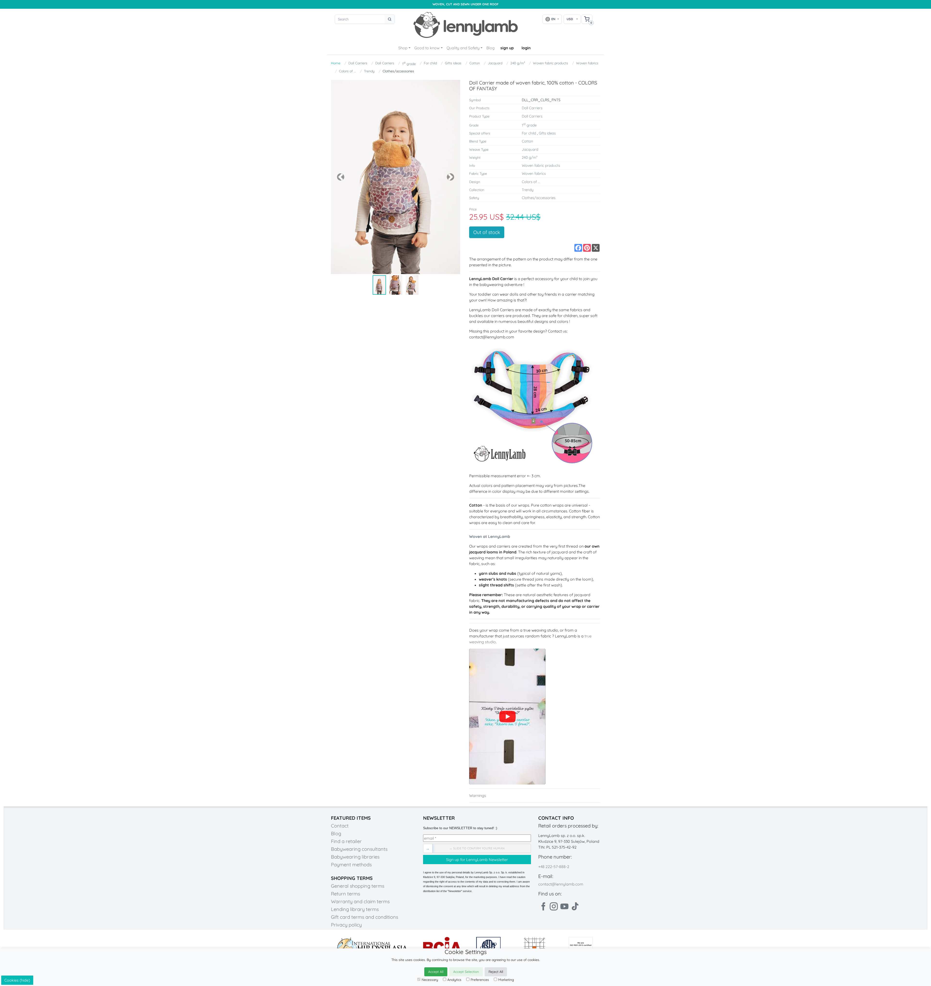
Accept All (435, 971)
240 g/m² (517, 63)
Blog (490, 47)
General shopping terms (357, 886)
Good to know (427, 47)
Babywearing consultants (359, 849)
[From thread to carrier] (507, 717)
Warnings (477, 795)
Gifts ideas (453, 63)
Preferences (480, 980)
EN (553, 19)
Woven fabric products (550, 63)
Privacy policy (346, 925)
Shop (403, 47)
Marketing (506, 980)
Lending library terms (355, 909)
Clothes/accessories (398, 71)
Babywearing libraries (355, 857)
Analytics (454, 980)
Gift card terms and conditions (364, 917)
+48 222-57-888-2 (553, 866)
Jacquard (495, 63)
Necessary (430, 980)
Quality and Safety (463, 47)
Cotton (474, 63)
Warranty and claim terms (360, 901)
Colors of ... (347, 71)
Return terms (345, 894)
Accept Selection (466, 971)
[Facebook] (543, 906)
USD (570, 19)
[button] (340, 177)
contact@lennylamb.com (560, 884)
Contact (340, 826)
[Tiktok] (575, 906)
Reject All (496, 971)
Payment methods (351, 864)
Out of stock (486, 232)
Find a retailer (346, 841)
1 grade (409, 63)
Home (335, 63)
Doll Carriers (357, 63)
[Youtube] (564, 906)
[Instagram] (554, 906)
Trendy (369, 71)
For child (430, 63)
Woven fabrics (587, 63)
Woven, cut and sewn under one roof (465, 4)
